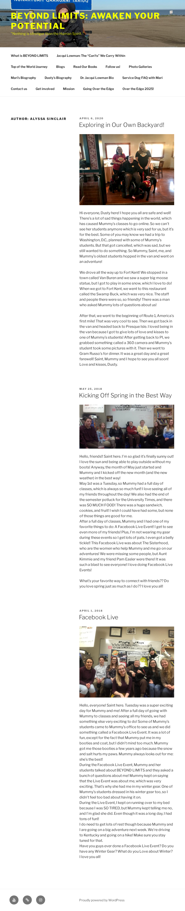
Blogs (60, 67)
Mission (68, 89)
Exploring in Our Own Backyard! (121, 124)
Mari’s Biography (23, 78)
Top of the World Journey (29, 67)
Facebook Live (98, 617)
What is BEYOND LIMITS (29, 55)
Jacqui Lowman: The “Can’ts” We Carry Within (91, 55)
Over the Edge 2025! (138, 89)
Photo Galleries (140, 67)
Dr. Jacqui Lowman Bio (97, 78)
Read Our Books (85, 67)
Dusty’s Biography (58, 78)
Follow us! (113, 67)
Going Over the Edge (98, 89)
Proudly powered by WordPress (102, 900)
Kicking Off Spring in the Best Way (125, 395)
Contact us (19, 89)
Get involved (45, 89)
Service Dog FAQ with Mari (142, 78)
